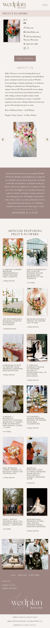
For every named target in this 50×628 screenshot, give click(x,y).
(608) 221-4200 (32, 44)
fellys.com (29, 28)
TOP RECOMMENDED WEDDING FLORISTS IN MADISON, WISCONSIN (12, 321)
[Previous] (3, 139)
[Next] (47, 139)
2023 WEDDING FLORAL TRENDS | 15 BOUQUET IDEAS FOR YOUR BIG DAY (13, 470)
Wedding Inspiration (9, 281)
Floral (25, 20)
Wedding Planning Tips (9, 329)
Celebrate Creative (29, 625)
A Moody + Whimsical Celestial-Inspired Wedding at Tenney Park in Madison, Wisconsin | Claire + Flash (13, 422)
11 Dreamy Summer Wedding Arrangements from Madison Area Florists (12, 273)
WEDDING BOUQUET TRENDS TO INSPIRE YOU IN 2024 (36, 321)
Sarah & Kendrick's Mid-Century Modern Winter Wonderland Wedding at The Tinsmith (37, 274)
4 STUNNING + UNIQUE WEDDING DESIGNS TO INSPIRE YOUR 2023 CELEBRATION (36, 420)
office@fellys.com (32, 32)
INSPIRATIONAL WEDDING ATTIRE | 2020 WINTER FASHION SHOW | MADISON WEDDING (36, 523)
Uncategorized (31, 483)
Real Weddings (31, 283)
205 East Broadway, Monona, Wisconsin (32, 38)
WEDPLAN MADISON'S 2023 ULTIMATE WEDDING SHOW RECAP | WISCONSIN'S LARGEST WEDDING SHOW (36, 473)
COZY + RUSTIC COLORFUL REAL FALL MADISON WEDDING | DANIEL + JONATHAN (13, 522)
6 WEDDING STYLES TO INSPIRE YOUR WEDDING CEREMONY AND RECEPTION (13, 367)
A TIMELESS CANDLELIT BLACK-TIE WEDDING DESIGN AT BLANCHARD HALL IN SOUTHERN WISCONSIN (36, 370)
